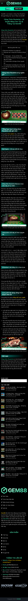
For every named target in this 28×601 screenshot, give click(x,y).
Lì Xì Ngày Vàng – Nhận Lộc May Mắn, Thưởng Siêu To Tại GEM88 (15, 394)
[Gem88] (14, 3)
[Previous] (1, 588)
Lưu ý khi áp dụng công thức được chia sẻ (13, 66)
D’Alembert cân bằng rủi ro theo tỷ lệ (14, 65)
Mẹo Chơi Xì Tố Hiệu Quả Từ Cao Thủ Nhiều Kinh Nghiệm (15, 456)
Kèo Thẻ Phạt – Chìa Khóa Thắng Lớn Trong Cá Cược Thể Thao (16, 437)
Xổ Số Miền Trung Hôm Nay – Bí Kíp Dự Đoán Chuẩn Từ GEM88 (16, 406)
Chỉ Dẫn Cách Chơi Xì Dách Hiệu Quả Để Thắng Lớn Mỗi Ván (15, 462)
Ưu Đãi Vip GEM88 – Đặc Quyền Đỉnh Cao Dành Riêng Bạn (16, 388)
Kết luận (4, 68)
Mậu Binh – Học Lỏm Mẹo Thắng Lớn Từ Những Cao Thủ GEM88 (16, 474)
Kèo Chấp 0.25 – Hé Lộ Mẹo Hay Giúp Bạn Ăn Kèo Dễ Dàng (15, 449)
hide (19, 47)
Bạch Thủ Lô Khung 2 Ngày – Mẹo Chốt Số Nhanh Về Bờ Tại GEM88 (16, 412)
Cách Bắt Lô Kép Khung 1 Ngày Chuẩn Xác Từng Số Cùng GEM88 (16, 419)
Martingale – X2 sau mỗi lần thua (13, 56)
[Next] (26, 588)
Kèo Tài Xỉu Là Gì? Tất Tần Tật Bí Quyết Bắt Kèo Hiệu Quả (16, 443)
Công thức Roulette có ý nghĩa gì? (11, 50)
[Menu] (2, 3)
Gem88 (3, 14)
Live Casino (9, 14)
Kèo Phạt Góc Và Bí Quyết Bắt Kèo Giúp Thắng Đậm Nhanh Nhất (16, 431)
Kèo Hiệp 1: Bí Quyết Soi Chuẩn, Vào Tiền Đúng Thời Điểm (15, 425)
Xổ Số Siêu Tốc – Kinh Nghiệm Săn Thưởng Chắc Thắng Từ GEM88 (15, 400)
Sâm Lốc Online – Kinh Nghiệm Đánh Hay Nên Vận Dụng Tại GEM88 (15, 468)
